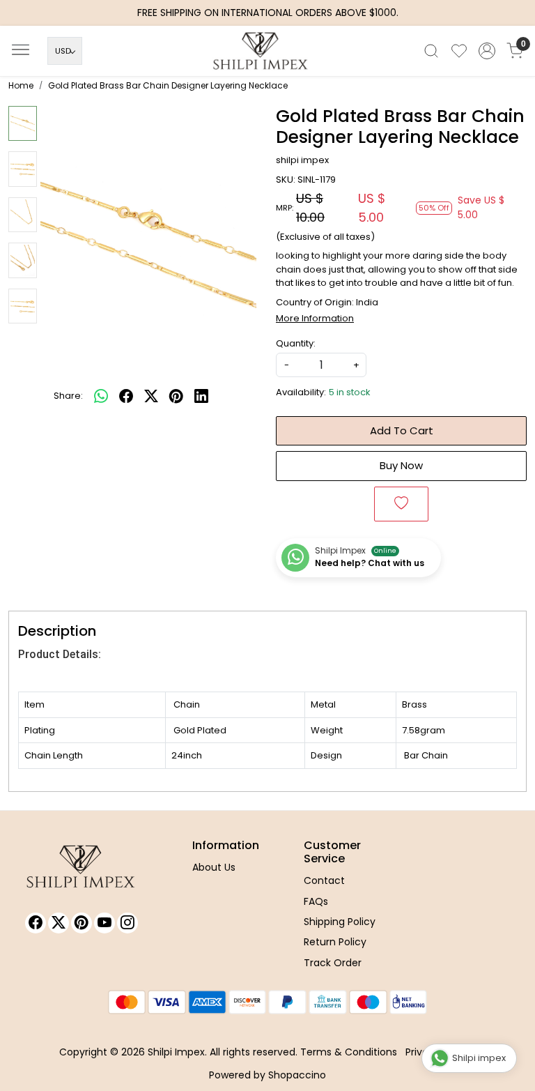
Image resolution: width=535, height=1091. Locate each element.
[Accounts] (487, 51)
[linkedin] (201, 396)
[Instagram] (127, 923)
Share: (68, 395)
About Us (213, 867)
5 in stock (350, 392)
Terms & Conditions (348, 1052)
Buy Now (401, 465)
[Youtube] (104, 923)
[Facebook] (35, 923)
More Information (315, 318)
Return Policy (335, 942)
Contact (324, 880)
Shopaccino (297, 1075)
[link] (431, 51)
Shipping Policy (339, 922)
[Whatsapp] (101, 396)
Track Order (333, 963)
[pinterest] (176, 396)
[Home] (267, 54)
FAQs (316, 901)
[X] (58, 923)
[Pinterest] (81, 923)
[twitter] (151, 396)
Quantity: (296, 343)
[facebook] (126, 396)
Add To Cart (401, 430)
